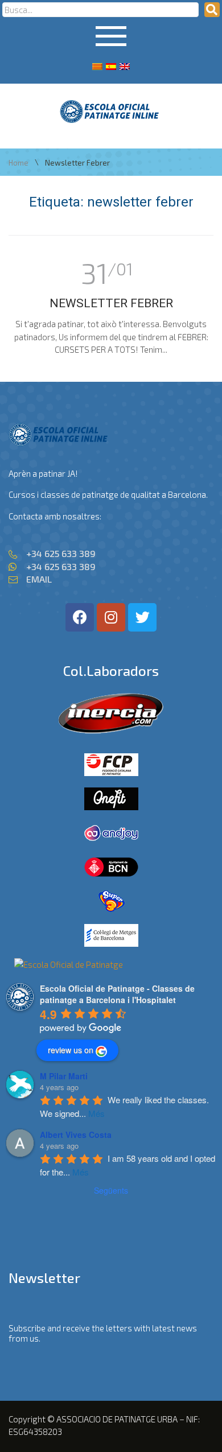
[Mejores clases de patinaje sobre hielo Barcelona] (68, 964)
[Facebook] (79, 617)
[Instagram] (111, 617)
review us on (70, 1049)
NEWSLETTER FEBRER (111, 303)
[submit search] (212, 9)
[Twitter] (142, 617)
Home (18, 163)
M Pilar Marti (64, 1076)
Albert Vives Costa (76, 1134)
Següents (111, 1190)
